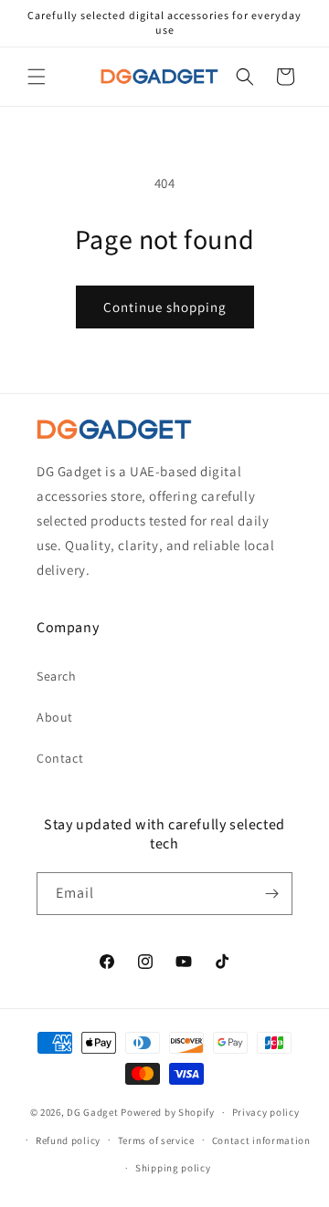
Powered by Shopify (168, 1112)
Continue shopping (165, 307)
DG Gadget (92, 1112)
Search (57, 676)
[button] (36, 77)
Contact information (261, 1140)
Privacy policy (266, 1112)
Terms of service (156, 1140)
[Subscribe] (271, 893)
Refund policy (68, 1140)
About (55, 717)
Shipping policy (173, 1167)
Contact (60, 758)
